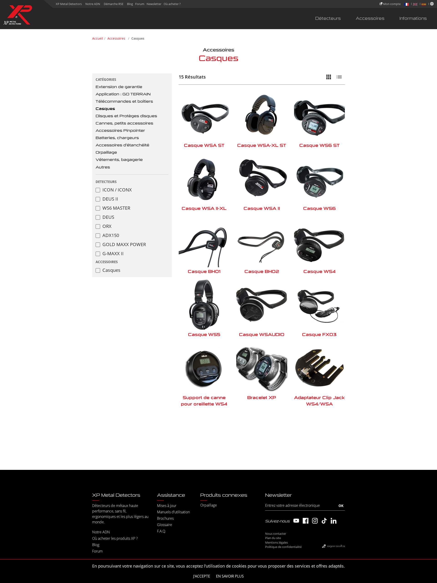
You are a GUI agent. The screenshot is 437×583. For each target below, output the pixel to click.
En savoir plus (230, 576)
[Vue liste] (340, 77)
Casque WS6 (319, 208)
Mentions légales (276, 542)
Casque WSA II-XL (204, 208)
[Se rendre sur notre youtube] (296, 521)
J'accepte (201, 576)
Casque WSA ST (204, 145)
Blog (130, 4)
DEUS (108, 217)
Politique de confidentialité (283, 547)
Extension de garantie (119, 87)
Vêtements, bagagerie (119, 160)
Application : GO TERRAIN (123, 94)
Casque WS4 (319, 271)
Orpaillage (106, 152)
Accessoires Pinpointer (120, 130)
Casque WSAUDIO (261, 334)
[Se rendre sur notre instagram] (315, 521)
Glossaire (164, 524)
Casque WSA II (262, 208)
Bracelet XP (261, 397)
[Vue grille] (329, 77)
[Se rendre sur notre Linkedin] (333, 521)
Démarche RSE (113, 4)
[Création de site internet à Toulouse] (333, 545)
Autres (103, 167)
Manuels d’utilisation (173, 511)
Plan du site (273, 538)
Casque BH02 (261, 271)
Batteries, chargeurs (117, 138)
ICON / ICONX (117, 190)
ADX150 (110, 235)
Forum (139, 4)
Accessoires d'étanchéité (122, 145)
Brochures (165, 518)
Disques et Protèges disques (126, 116)
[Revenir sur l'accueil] (17, 15)
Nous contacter (275, 534)
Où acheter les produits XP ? (115, 538)
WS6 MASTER (116, 208)
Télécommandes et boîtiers (124, 101)
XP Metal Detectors (69, 4)
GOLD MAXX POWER (124, 244)
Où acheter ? (172, 4)
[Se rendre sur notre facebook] (305, 521)
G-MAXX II (113, 253)
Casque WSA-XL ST (261, 145)
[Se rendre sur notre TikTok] (324, 521)
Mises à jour (166, 505)
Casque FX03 (319, 334)
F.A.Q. (161, 531)
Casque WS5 (204, 334)
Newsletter (154, 4)
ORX (107, 226)
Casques (105, 109)
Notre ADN (92, 4)
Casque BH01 (204, 271)
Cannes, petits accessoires (124, 123)
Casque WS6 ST (319, 145)
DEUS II (110, 199)
